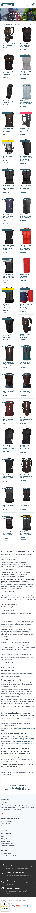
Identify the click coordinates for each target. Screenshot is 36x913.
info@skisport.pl (8, 853)
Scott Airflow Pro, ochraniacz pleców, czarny (26, 476)
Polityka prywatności (7, 843)
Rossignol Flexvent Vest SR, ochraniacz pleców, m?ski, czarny (9, 447)
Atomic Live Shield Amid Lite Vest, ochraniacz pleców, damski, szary (26, 74)
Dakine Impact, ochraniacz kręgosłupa (24, 276)
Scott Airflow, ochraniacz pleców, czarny (26, 419)
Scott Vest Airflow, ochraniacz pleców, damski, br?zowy (8, 419)
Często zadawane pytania (8, 821)
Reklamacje (4, 830)
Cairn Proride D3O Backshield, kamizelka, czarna (8, 73)
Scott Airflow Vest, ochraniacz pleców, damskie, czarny (8, 130)
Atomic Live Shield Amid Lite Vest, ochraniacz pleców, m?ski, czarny (8, 188)
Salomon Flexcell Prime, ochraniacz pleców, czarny (25, 216)
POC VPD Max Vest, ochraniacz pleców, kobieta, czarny (8, 306)
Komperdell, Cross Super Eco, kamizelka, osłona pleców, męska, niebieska (26, 158)
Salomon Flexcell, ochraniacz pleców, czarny (26, 130)
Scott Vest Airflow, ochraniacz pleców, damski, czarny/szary (26, 391)
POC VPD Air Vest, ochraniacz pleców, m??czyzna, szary (26, 102)
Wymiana (3, 826)
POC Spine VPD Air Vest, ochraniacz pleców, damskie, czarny (8, 534)
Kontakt (3, 836)
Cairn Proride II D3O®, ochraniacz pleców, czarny (8, 336)
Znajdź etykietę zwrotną (8, 845)
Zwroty (3, 828)
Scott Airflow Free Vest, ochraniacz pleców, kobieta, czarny (8, 247)
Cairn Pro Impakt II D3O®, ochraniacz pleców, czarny (25, 336)
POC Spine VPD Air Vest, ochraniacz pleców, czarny (25, 505)
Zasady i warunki (5, 841)
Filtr (30, 24)
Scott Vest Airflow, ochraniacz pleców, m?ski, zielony (26, 363)
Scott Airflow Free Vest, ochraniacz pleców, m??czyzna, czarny (9, 477)
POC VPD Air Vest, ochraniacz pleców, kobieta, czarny (8, 505)
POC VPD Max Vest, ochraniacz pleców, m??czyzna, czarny (8, 276)
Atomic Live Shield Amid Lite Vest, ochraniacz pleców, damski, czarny (26, 188)
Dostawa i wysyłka (6, 823)
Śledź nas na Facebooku (10, 856)
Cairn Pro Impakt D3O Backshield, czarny (9, 44)
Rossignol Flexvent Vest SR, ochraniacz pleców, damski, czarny (26, 447)
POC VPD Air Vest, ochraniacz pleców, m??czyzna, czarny (26, 533)
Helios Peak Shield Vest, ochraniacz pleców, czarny (25, 45)
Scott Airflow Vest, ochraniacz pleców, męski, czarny (8, 363)
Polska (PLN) (7, 813)
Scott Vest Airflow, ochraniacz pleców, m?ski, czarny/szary (9, 391)
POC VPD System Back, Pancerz (8, 157)
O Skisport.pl (4, 839)
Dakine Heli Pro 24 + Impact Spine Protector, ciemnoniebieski (26, 306)
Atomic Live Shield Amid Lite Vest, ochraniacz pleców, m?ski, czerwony (26, 247)
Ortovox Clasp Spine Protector (9, 101)
